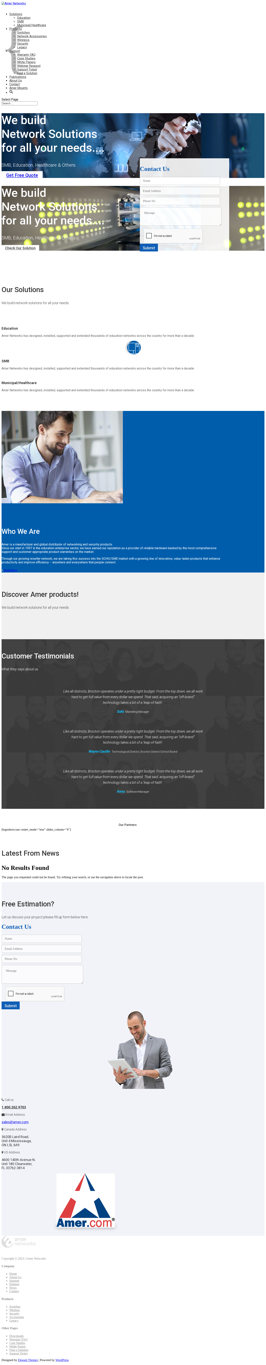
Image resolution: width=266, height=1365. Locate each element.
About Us (15, 1277)
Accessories (16, 1317)
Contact (14, 1291)
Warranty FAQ (18, 1339)
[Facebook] (4, 1252)
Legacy (13, 1320)
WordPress (62, 1360)
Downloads (16, 1336)
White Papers (17, 1346)
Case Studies (17, 1343)
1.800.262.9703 (14, 1107)
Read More (10, 570)
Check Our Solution (20, 248)
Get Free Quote (22, 175)
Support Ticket (18, 1353)
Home (13, 1273)
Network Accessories (32, 36)
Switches (14, 1306)
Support (14, 1280)
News (13, 1287)
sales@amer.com (15, 1122)
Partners (14, 1284)
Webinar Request (29, 66)
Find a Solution (18, 1350)
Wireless (14, 1310)
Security (14, 1313)
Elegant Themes (28, 1360)
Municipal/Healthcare (31, 25)
